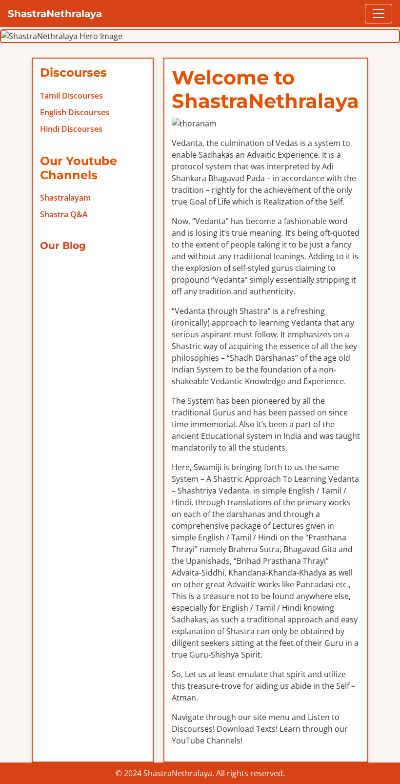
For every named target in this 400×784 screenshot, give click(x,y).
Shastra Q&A (64, 214)
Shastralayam (65, 197)
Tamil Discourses (71, 95)
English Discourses (74, 112)
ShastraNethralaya (55, 14)
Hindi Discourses (71, 129)
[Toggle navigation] (378, 13)
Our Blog (63, 245)
